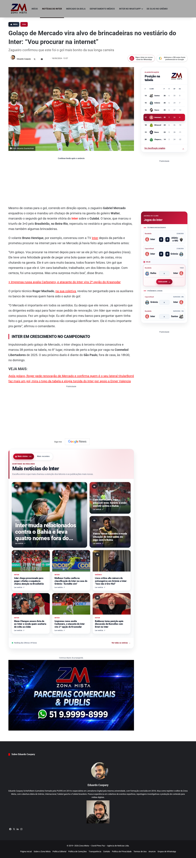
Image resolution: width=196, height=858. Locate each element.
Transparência (95, 851)
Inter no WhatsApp (130, 9)
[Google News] (77, 441)
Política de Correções (77, 851)
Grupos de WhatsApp (167, 851)
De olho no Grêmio (157, 9)
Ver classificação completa (164, 148)
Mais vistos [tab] (25, 456)
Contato (106, 851)
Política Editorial (59, 851)
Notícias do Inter (52, 9)
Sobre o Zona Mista (42, 851)
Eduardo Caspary (24, 59)
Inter (24, 24)
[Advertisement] (71, 182)
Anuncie (152, 851)
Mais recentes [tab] (43, 456)
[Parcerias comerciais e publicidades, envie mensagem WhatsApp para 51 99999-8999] (71, 695)
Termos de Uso (140, 851)
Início (35, 9)
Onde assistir (162, 281)
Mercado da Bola (75, 9)
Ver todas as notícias (121, 643)
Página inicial (26, 851)
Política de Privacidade (122, 851)
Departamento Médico (102, 9)
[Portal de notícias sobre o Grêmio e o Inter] (18, 8)
